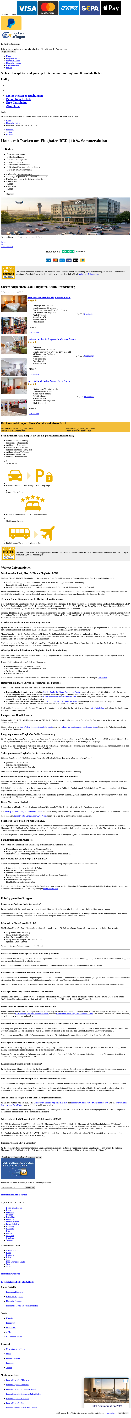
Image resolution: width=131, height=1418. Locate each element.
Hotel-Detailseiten (97, 708)
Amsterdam (10, 1250)
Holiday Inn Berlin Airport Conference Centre (52, 339)
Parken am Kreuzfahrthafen (20, 170)
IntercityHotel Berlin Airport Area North (49, 381)
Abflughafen (11, 174)
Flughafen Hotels (13, 61)
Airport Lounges (16, 162)
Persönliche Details (18, 99)
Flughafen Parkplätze (10, 1274)
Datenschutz (11, 1327)
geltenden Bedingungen (88, 274)
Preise (3, 242)
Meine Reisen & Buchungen (24, 95)
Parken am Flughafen (18, 159)
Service (9, 68)
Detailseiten (102, 678)
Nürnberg (10, 1238)
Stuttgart (9, 1240)
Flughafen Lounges (14, 63)
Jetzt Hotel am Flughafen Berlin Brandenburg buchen (21, 1157)
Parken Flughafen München (17, 1380)
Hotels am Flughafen (14, 1296)
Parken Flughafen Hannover (17, 1398)
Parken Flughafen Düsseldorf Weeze (21, 1389)
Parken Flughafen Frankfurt (17, 1385)
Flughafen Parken (13, 58)
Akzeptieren (123, 1413)
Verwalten (111, 1413)
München (10, 1236)
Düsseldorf (10, 1217)
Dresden (9, 1215)
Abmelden (13, 106)
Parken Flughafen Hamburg (17, 1403)
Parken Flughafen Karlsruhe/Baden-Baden (23, 1394)
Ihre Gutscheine (16, 102)
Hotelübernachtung (14, 179)
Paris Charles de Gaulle (15, 1262)
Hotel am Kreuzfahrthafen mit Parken (24, 167)
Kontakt (9, 1318)
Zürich (9, 1266)
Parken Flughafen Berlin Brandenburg (21, 1408)
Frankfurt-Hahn (12, 1222)
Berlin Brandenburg (14, 1208)
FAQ (3, 244)
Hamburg (10, 1226)
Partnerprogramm (13, 1358)
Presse (8, 1354)
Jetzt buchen (34, 332)
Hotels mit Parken (16, 157)
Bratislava (10, 1255)
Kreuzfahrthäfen (12, 65)
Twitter (9, 132)
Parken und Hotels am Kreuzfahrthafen (22, 1306)
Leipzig (9, 1233)
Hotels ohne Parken (17, 154)
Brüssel (9, 1257)
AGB (8, 1332)
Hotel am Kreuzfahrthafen (19, 165)
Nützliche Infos (7, 247)
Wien (8, 1264)
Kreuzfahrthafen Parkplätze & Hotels (17, 1282)
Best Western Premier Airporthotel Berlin (49, 297)
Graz (8, 1259)
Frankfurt (10, 1219)
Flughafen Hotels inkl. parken (14, 1195)
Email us (9, 134)
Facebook (10, 130)
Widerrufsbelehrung (14, 1337)
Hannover (10, 1229)
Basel (8, 1252)
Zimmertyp (11, 177)
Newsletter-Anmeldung (15, 1349)
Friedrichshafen (12, 1224)
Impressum (10, 1323)
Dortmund (10, 1212)
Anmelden (30, 1187)
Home (8, 56)
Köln (8, 1231)
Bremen (9, 1210)
